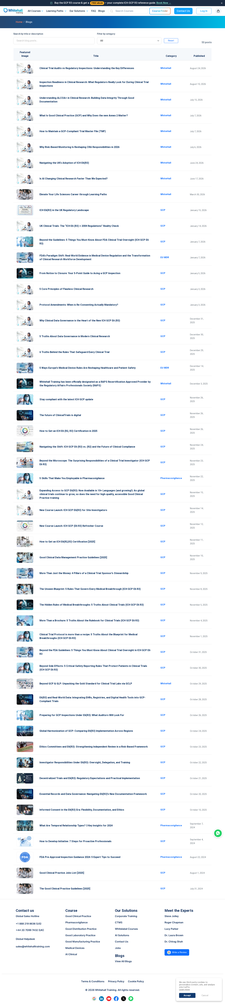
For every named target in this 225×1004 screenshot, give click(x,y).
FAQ (93, 10)
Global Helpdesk (25, 938)
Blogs (101, 10)
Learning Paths (54, 10)
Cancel (205, 995)
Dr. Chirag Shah (174, 941)
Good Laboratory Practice (80, 935)
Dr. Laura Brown (174, 935)
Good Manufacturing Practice (82, 941)
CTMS (118, 922)
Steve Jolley (172, 916)
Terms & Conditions (92, 981)
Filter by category (106, 34)
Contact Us (183, 10)
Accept (187, 995)
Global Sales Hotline (27, 916)
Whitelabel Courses (126, 928)
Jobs (118, 947)
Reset (171, 40)
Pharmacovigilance (76, 922)
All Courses (34, 10)
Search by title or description (28, 34)
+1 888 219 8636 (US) (28, 923)
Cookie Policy (136, 981)
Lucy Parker (171, 928)
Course (71, 910)
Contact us (25, 910)
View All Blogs (123, 961)
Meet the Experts (179, 910)
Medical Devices (74, 947)
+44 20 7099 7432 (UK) (30, 930)
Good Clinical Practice (78, 916)
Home (19, 22)
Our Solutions (77, 10)
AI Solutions (122, 935)
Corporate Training (126, 916)
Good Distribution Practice (80, 928)
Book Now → (163, 2)
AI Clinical (71, 954)
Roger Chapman (174, 922)
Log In (203, 10)
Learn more (184, 989)
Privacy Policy (116, 981)
